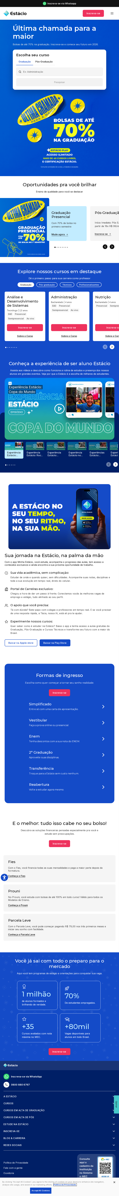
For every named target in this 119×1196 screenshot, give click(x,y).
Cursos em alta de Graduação (24, 1110)
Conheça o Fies (16, 875)
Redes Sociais (12, 1145)
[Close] (114, 1182)
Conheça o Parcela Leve (21, 934)
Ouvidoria (8, 1173)
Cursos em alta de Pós (18, 1117)
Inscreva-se (93, 13)
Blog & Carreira (14, 1138)
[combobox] (61, 72)
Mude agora (58, 234)
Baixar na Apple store (21, 642)
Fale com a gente (12, 1167)
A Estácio (10, 1096)
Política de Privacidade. (65, 1185)
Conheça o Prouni (18, 905)
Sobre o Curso (25, 336)
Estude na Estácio (16, 1124)
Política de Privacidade (15, 1162)
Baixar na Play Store (55, 642)
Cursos (8, 1103)
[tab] (24, 62)
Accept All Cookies (41, 1190)
